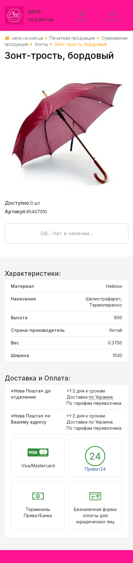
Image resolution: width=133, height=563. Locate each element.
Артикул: (15, 211)
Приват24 (95, 469)
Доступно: (17, 203)
